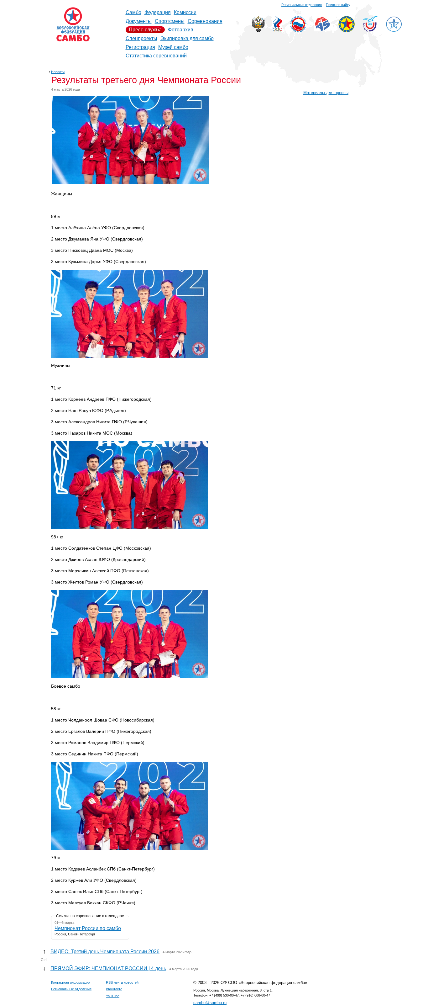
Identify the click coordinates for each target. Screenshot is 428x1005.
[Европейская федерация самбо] (346, 30)
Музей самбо (173, 47)
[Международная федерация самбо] (322, 29)
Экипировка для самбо (187, 38)
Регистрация (140, 47)
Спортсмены (170, 21)
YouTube (112, 996)
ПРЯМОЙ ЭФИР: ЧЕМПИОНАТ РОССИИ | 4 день (108, 968)
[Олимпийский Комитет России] (277, 30)
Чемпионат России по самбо (88, 928)
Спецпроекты (141, 38)
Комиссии (185, 12)
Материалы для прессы (325, 92)
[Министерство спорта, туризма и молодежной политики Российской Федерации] (258, 30)
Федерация (157, 12)
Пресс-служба (145, 29)
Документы (139, 21)
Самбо (133, 12)
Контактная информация (70, 982)
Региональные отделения (301, 5)
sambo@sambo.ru (210, 1002)
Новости (58, 72)
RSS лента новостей (122, 982)
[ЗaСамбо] (394, 30)
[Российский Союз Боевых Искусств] (298, 30)
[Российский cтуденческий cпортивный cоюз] (370, 30)
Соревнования (205, 21)
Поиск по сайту (338, 5)
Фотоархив (180, 29)
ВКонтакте (114, 989)
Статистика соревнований (156, 55)
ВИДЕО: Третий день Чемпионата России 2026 (104, 951)
